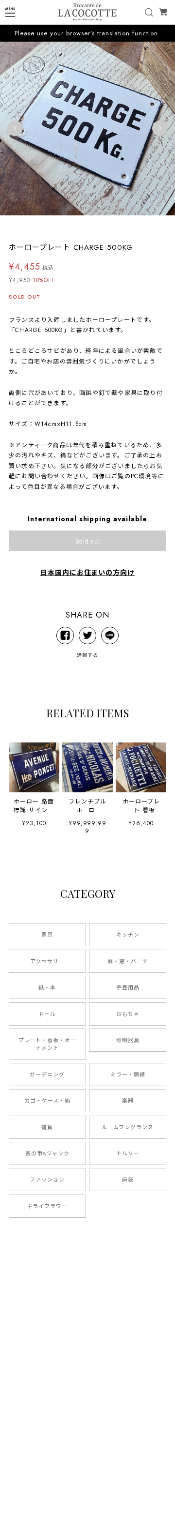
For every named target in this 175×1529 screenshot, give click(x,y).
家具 (47, 935)
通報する (87, 655)
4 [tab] (63, 225)
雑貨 (47, 1127)
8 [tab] (102, 225)
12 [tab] (141, 225)
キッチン (128, 935)
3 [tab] (53, 225)
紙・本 (47, 987)
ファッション (47, 1179)
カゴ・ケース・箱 (47, 1101)
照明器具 (128, 1040)
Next (160, 128)
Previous (15, 128)
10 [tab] (121, 225)
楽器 (128, 1101)
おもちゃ (128, 1014)
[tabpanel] (87, 128)
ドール (47, 1014)
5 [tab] (72, 225)
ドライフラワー (47, 1206)
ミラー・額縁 (127, 1074)
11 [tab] (131, 225)
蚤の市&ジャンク (47, 1153)
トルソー (128, 1153)
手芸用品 (128, 987)
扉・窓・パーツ (127, 961)
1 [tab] (34, 225)
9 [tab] (111, 225)
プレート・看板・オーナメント (47, 1044)
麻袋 (128, 1179)
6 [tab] (82, 225)
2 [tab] (43, 225)
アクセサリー (47, 961)
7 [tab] (92, 225)
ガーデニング (47, 1074)
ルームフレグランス (128, 1127)
